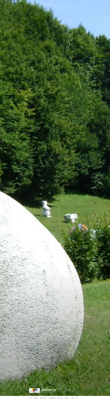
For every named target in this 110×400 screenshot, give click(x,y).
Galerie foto (60, 397)
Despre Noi (36, 397)
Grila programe (43, 397)
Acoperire (67, 397)
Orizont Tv (49, 390)
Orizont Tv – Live (74, 397)
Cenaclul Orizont (52, 397)
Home (30, 397)
